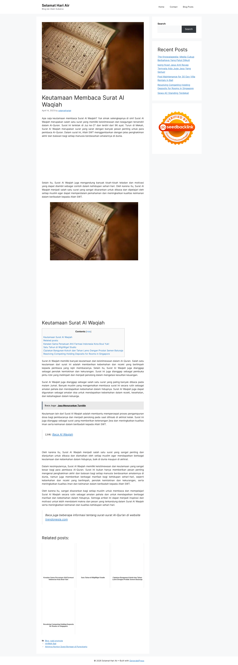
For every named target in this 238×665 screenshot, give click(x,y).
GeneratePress (136, 660)
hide (89, 331)
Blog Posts (188, 7)
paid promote (56, 640)
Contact (173, 7)
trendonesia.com (56, 519)
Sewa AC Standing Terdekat (173, 93)
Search (162, 23)
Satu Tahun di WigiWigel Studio (59, 347)
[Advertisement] (93, 160)
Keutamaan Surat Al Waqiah (57, 337)
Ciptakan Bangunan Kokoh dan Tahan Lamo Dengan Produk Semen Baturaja (83, 350)
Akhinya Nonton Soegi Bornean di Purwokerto (66, 646)
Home (161, 7)
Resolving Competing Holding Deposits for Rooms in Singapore (76, 353)
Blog (47, 640)
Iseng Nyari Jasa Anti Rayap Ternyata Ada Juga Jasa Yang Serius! (174, 68)
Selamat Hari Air (55, 5)
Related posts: (50, 340)
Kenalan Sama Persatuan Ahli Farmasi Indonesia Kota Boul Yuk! (76, 343)
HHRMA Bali (50, 643)
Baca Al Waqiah (62, 434)
